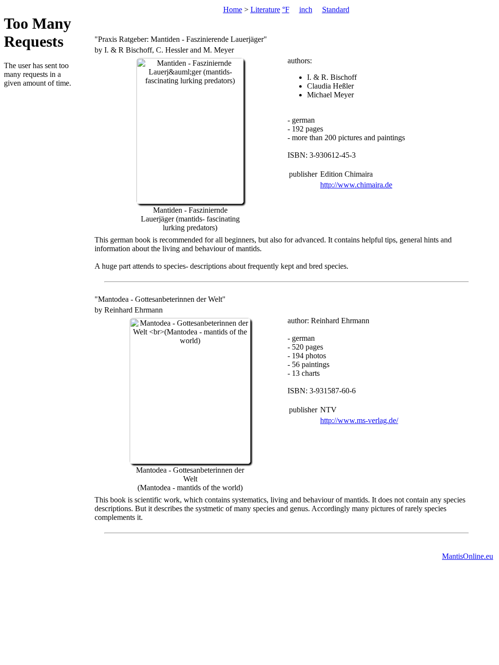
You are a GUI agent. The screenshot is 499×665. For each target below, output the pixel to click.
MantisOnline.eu (467, 556)
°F (285, 9)
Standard (335, 9)
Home (232, 9)
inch (305, 9)
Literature (265, 9)
